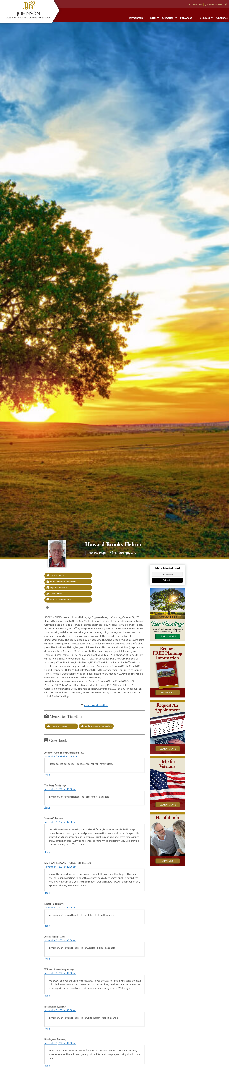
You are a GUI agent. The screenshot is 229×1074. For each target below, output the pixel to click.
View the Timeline (59, 726)
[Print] (47, 607)
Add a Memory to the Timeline (63, 581)
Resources (204, 17)
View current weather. (96, 705)
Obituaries (222, 17)
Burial (153, 17)
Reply (47, 774)
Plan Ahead (186, 17)
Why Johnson (136, 17)
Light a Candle (57, 575)
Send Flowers (56, 593)
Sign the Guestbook (59, 587)
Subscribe (167, 580)
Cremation (167, 17)
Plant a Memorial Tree (60, 599)
